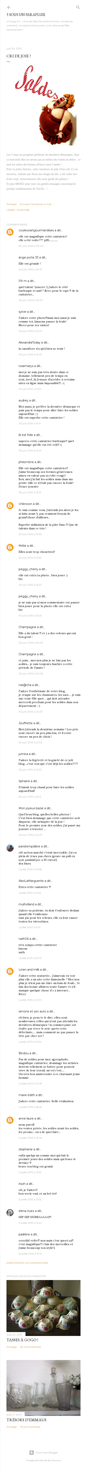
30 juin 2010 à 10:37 (30, 354)
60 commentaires (30, 1346)
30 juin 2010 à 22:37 (30, 834)
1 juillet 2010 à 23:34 (30, 1041)
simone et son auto (32, 1011)
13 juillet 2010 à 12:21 (30, 1253)
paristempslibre (29, 846)
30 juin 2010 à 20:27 (31, 711)
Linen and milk (29, 969)
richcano (56, 1460)
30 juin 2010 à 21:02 (30, 742)
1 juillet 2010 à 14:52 (30, 892)
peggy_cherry (28, 569)
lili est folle (26, 435)
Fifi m (23, 281)
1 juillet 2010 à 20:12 (30, 958)
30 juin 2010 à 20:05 (31, 673)
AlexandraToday (29, 342)
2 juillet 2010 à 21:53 (30, 1172)
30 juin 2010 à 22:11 (30, 796)
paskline (24, 1234)
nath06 (24, 939)
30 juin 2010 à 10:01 (30, 331)
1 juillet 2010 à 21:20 (30, 999)
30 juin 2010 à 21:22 (30, 769)
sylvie (22, 312)
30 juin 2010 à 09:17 (30, 269)
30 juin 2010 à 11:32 (30, 388)
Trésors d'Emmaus (26, 1419)
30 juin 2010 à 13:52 (30, 557)
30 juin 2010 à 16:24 (30, 584)
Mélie (22, 546)
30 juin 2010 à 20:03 (31, 642)
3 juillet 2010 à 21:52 (30, 1199)
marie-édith (27, 1095)
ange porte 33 (28, 257)
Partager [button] (11, 204)
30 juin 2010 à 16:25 (30, 615)
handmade (23, 209)
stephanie (26, 1149)
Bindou (24, 1053)
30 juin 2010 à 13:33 (30, 534)
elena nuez (26, 1211)
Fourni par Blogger (47, 1452)
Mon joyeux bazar (31, 808)
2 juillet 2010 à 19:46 (30, 1137)
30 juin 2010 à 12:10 (30, 450)
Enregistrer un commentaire (27, 1262)
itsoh (22, 1184)
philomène (26, 462)
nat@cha (25, 685)
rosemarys (26, 366)
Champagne (27, 627)
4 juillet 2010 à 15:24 (30, 1222)
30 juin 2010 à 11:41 (30, 423)
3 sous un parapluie (25, 14)
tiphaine (24, 781)
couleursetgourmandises (36, 230)
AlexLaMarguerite (31, 881)
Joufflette (26, 723)
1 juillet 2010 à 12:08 (30, 869)
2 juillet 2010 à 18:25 (30, 1106)
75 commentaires (30, 1426)
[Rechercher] (78, 6)
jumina (23, 754)
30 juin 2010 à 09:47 (31, 300)
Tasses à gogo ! (22, 1339)
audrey (23, 400)
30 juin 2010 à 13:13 (30, 492)
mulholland (26, 904)
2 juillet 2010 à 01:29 (30, 1083)
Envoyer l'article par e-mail (35, 204)
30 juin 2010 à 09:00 (31, 245)
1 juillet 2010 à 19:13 (29, 927)
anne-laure (26, 1118)
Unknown (25, 504)
